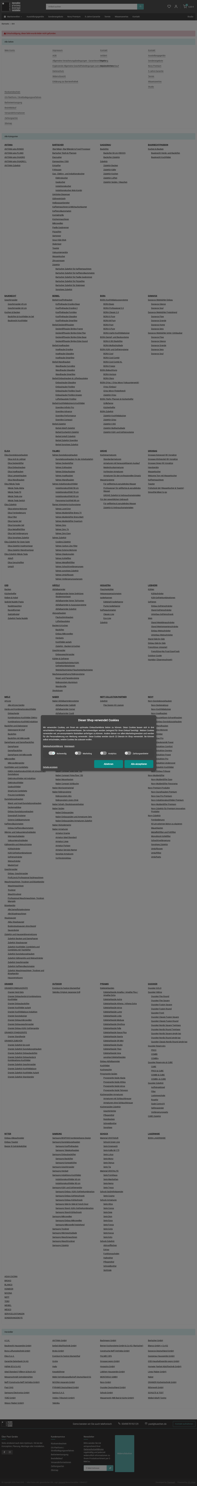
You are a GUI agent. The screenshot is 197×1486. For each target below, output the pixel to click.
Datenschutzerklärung (53, 746)
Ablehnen (108, 764)
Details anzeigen (50, 767)
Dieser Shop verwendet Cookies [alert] (98, 720)
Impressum (69, 746)
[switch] (52, 753)
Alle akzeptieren (139, 764)
